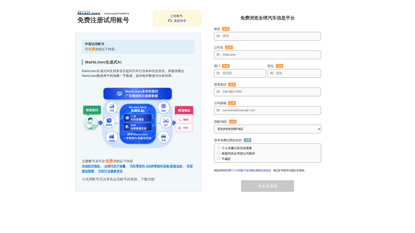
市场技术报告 (91, 166)
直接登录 (180, 20)
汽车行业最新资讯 (110, 171)
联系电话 (224, 84)
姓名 (221, 29)
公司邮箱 (224, 103)
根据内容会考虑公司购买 (238, 153)
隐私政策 (263, 170)
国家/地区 (224, 121)
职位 (275, 66)
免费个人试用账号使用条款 (241, 170)
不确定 (226, 159)
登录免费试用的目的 (232, 140)
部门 (221, 66)
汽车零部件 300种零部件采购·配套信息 (156, 166)
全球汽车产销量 (115, 166)
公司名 (223, 47)
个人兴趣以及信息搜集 (237, 148)
